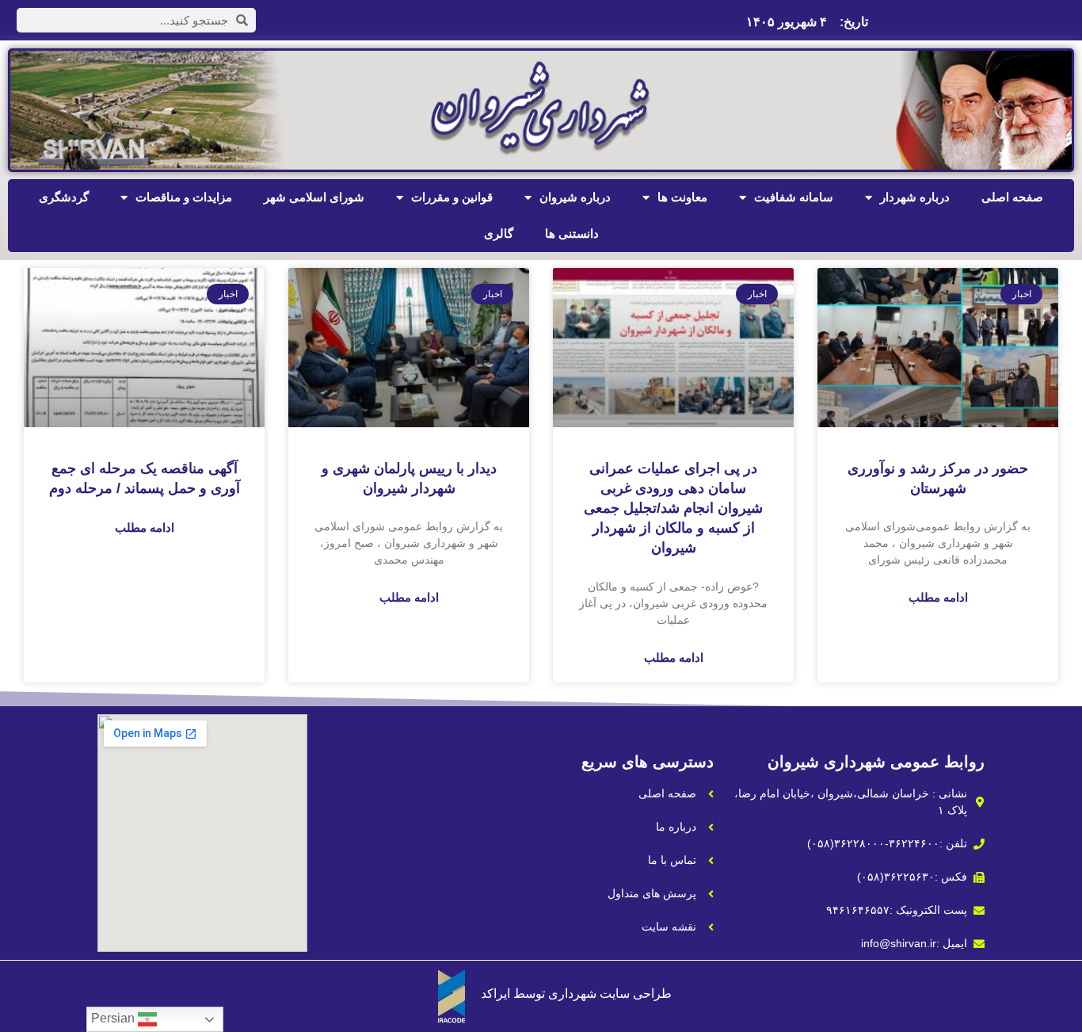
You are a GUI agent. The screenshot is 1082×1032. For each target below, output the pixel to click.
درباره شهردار (915, 197)
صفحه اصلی (1012, 197)
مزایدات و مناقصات (183, 197)
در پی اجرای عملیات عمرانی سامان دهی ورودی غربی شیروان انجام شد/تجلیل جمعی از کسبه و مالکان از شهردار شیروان (673, 508)
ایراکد (495, 993)
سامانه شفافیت (793, 197)
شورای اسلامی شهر (314, 197)
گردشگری (64, 197)
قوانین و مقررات (452, 197)
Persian (114, 1018)
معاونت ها (682, 197)
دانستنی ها (572, 233)
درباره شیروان (575, 197)
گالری (498, 233)
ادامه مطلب (938, 597)
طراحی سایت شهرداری (610, 993)
